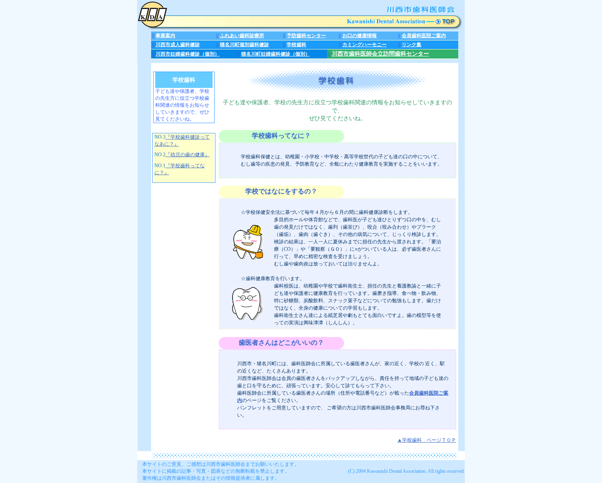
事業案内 (165, 35)
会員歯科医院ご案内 (424, 35)
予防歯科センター (306, 35)
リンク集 (411, 44)
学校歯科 (296, 44)
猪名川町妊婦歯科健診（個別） (275, 54)
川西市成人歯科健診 (178, 44)
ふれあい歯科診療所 (242, 35)
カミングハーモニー (364, 44)
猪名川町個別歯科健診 (244, 44)
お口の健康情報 (359, 35)
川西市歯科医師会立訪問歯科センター (380, 54)
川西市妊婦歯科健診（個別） (188, 54)
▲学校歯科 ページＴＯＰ (426, 440)
